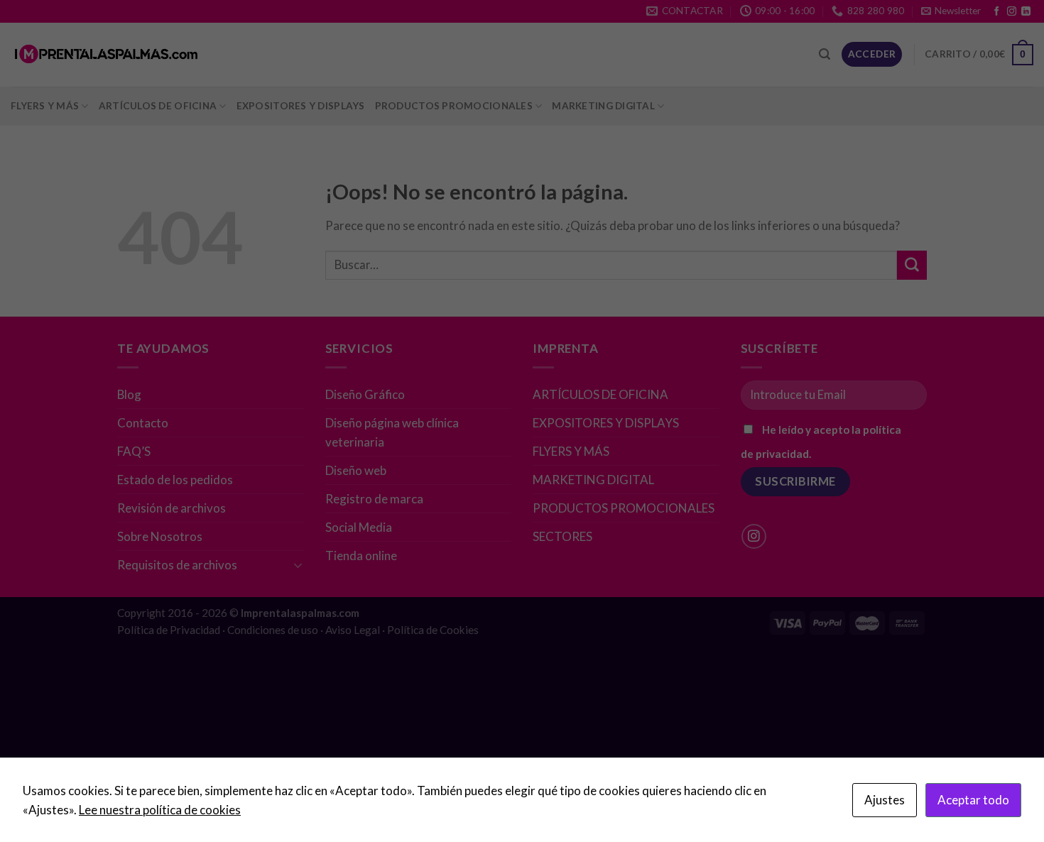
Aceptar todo (973, 799)
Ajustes (884, 799)
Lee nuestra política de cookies (160, 809)
